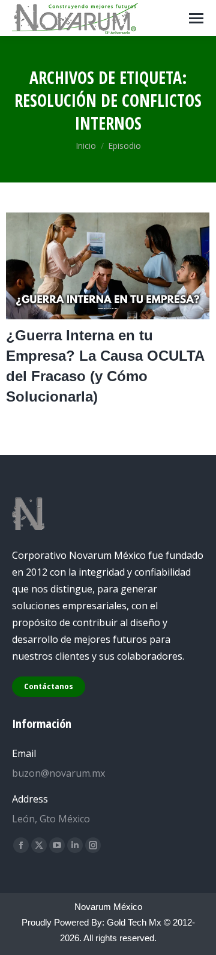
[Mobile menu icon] (196, 18)
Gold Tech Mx (134, 922)
